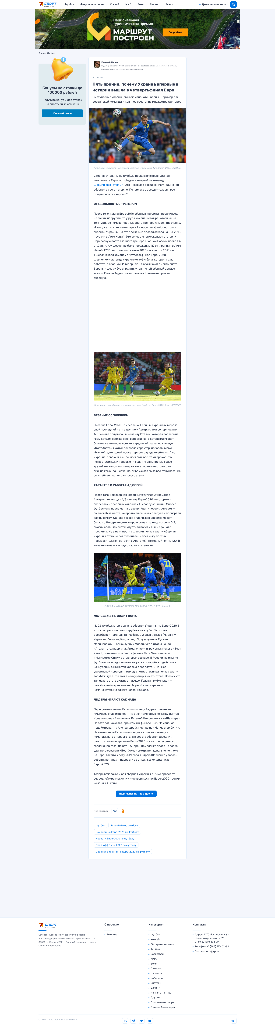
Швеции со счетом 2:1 (108, 185)
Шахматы (156, 973)
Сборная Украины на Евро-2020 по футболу (123, 851)
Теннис (154, 4)
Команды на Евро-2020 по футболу (117, 832)
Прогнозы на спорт (162, 1002)
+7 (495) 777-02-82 (218, 946)
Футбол (69, 4)
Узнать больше (62, 113)
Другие (155, 997)
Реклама (112, 934)
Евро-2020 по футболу (124, 825)
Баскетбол (157, 953)
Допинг (155, 987)
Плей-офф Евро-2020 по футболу (116, 845)
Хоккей (114, 4)
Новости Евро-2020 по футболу (115, 838)
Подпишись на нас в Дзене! (136, 793)
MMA (128, 4)
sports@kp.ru (211, 951)
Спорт (42, 53)
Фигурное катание (92, 4)
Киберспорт (158, 978)
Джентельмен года (214, 4)
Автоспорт (157, 968)
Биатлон (156, 982)
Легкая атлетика (161, 992)
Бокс (141, 4)
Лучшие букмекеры (163, 1007)
